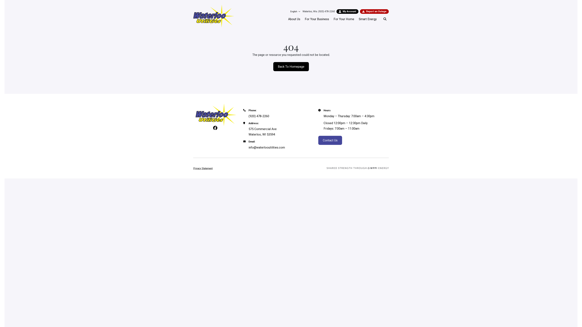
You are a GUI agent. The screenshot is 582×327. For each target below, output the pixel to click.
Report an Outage (376, 11)
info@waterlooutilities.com (267, 147)
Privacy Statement (203, 168)
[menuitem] (294, 19)
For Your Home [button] (344, 19)
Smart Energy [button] (368, 19)
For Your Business (317, 19)
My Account (349, 11)
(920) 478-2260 (259, 116)
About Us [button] (294, 19)
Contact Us (330, 140)
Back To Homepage (291, 66)
